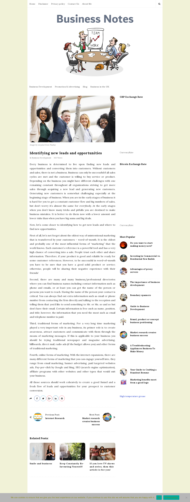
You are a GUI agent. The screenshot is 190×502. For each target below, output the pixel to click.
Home (32, 4)
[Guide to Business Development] (123, 308)
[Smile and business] (42, 451)
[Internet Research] (37, 417)
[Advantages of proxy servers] (123, 271)
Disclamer (43, 4)
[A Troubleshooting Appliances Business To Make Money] (123, 347)
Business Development (40, 86)
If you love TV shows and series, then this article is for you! (102, 466)
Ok (159, 497)
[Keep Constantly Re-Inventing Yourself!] (72, 451)
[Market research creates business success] (107, 417)
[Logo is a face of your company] (123, 382)
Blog (85, 86)
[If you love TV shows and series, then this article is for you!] (102, 451)
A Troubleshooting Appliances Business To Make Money (142, 348)
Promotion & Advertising (67, 86)
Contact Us (73, 4)
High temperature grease (132, 396)
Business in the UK (99, 86)
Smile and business (41, 463)
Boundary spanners (140, 295)
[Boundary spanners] (123, 297)
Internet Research (55, 418)
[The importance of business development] (123, 284)
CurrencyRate (126, 152)
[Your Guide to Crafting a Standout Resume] (123, 372)
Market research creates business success (91, 421)
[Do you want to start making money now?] (123, 245)
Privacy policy (58, 4)
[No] (186, 497)
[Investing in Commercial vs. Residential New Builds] (123, 258)
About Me (87, 4)
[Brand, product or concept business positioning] (123, 321)
